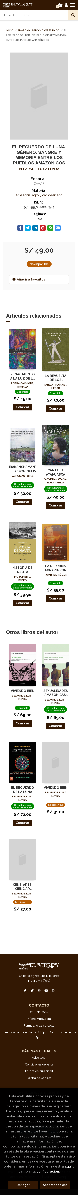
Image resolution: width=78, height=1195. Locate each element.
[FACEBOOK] (25, 990)
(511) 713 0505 (39, 1012)
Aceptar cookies (55, 1185)
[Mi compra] (60, 5)
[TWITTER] (32, 990)
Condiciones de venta (39, 1064)
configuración (47, 1171)
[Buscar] (73, 15)
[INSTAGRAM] (39, 990)
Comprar (22, 407)
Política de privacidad (39, 1071)
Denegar (23, 1185)
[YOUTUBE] (46, 990)
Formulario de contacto (39, 1025)
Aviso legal (39, 1057)
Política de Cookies (39, 1078)
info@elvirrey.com (39, 1018)
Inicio (9, 30)
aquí (68, 1166)
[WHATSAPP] (53, 990)
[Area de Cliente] (66, 5)
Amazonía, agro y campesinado (39, 30)
